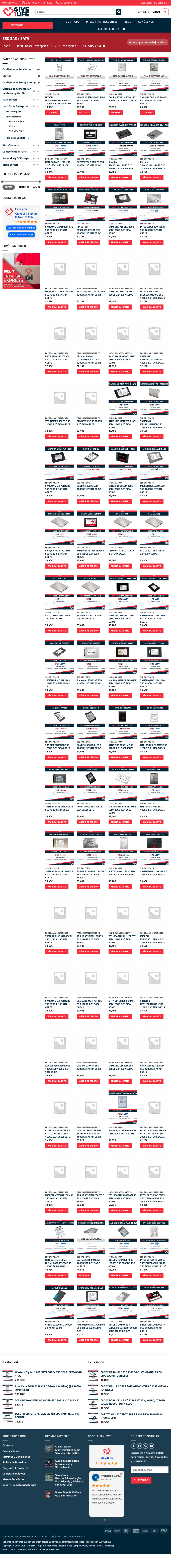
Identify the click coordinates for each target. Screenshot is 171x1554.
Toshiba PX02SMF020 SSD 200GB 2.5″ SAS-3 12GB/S (122, 99)
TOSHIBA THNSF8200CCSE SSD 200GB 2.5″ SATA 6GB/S (90, 1198)
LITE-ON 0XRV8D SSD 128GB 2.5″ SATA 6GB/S (152, 808)
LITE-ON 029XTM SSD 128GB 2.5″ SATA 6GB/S (89, 1067)
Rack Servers (10, 99)
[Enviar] (118, 12)
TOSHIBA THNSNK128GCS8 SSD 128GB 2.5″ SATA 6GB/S (91, 874)
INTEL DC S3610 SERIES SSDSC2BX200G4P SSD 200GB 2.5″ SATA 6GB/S (152, 1198)
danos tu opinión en (20, 234)
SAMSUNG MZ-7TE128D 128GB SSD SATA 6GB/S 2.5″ (57, 683)
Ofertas (7, 76)
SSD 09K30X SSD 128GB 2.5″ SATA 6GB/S (89, 617)
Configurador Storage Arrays (19, 82)
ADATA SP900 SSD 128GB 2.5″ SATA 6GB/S (90, 808)
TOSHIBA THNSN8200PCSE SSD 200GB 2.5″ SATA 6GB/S (122, 1198)
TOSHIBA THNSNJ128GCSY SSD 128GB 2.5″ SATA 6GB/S (122, 939)
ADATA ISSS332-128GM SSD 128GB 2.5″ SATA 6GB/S (152, 1069)
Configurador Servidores (17, 69)
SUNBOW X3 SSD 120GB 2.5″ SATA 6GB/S (89, 423)
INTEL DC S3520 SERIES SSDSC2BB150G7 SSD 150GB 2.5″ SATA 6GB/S (57, 1133)
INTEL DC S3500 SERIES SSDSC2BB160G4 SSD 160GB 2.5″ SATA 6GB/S (89, 1133)
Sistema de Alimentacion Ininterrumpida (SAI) (17, 91)
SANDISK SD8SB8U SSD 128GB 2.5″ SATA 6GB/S (89, 747)
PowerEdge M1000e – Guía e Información (68, 1494)
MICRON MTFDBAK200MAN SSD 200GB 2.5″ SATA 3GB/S (59, 1198)
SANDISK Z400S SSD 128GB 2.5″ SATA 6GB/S (89, 487)
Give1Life (107, 1458)
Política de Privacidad (15, 1462)
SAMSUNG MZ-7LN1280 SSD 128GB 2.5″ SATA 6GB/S (57, 489)
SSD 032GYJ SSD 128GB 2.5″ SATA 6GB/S (152, 552)
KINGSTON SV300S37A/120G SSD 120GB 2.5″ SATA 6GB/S (89, 230)
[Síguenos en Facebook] (133, 1446)
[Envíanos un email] (139, 1446)
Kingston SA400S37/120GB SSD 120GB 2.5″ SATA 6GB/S (121, 165)
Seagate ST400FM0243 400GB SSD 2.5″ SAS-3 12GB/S (88, 1263)
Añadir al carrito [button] (57, 177)
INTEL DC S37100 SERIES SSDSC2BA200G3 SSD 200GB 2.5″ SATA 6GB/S (153, 1133)
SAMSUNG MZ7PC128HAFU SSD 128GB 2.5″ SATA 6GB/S (122, 424)
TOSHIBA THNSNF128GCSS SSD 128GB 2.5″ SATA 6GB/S (59, 874)
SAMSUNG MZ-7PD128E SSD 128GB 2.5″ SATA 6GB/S (89, 1004)
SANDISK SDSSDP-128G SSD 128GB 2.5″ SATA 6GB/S (121, 489)
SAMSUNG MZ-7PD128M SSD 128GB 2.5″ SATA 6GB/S (121, 618)
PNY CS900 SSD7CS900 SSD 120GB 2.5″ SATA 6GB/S (57, 359)
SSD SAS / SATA (17, 121)
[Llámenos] (145, 1446)
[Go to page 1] (104, 1520)
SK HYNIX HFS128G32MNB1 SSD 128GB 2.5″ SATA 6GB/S (152, 1004)
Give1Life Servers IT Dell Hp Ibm (26, 215)
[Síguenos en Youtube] (151, 1446)
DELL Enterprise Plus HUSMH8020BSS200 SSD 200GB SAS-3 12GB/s (58, 1263)
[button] (154, 3)
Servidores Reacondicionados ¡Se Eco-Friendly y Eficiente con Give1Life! (69, 1479)
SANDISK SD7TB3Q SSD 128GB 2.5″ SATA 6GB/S (57, 747)
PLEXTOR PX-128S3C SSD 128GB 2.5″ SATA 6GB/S (122, 873)
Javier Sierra (108, 1475)
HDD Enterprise (13, 111)
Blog (127, 22)
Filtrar (8, 187)
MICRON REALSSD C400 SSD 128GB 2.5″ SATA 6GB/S (152, 489)
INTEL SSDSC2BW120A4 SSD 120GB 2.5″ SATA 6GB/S (152, 230)
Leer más (52, 112)
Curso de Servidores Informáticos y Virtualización (67, 1464)
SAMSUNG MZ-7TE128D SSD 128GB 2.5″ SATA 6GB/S (152, 618)
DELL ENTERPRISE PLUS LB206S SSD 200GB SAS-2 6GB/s (122, 1263)
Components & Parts (15, 151)
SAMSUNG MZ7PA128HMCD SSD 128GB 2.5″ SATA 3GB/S (152, 424)
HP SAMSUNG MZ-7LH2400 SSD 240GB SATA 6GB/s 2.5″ (91, 1328)
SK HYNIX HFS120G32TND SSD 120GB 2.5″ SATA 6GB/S (122, 359)
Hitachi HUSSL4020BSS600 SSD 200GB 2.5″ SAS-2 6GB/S (91, 100)
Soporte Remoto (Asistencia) (19, 1485)
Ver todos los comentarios (21, 227)
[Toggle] (38, 91)
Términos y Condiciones (16, 1457)
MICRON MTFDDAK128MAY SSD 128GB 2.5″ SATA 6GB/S (122, 809)
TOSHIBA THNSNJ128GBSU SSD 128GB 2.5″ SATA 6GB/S (90, 939)
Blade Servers (11, 165)
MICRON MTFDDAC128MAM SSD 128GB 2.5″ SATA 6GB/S (152, 939)
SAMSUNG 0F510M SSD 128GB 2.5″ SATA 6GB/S (121, 1067)
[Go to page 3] (109, 1520)
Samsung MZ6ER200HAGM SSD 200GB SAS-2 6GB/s (122, 1132)
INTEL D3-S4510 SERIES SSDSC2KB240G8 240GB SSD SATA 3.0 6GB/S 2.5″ (153, 1263)
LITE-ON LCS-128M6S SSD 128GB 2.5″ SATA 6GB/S (153, 747)
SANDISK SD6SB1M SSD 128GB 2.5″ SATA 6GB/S (121, 747)
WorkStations (11, 145)
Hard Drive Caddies (15, 138)
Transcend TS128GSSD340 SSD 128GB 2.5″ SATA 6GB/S (90, 553)
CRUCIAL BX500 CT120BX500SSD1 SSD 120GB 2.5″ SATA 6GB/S (89, 359)
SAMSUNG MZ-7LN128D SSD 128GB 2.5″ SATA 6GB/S (57, 1004)
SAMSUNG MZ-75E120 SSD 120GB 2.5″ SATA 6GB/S (91, 293)
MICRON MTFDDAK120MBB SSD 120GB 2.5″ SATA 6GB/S (59, 294)
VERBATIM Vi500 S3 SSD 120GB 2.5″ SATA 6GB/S (57, 423)
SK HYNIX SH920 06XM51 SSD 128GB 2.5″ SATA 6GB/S (122, 1004)
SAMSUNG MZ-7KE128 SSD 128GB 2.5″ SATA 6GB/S (154, 873)
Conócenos (146, 22)
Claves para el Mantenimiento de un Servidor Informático (67, 1450)
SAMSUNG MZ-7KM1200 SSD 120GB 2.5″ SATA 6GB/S (121, 230)
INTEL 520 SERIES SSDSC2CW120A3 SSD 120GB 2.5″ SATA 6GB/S (152, 294)
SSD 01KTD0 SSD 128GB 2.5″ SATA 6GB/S (57, 617)
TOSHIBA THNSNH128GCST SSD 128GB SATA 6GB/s (59, 808)
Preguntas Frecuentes (101, 22)
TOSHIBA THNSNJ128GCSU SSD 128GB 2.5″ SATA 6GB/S (58, 939)
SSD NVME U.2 (16, 131)
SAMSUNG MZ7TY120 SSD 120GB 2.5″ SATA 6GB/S (122, 293)
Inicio (6, 45)
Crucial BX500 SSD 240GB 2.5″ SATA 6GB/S (58, 1326)
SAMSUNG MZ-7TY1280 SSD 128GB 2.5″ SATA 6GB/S (152, 683)
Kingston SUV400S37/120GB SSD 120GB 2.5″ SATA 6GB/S (152, 165)
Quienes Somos (12, 1451)
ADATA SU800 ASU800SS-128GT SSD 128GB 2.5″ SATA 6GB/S (58, 1069)
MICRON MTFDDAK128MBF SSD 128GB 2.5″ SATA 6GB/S (122, 683)
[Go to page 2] (107, 1520)
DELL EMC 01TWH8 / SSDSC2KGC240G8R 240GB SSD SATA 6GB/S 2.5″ (123, 1328)
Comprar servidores (14, 1473)
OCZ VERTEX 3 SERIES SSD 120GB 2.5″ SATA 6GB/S (90, 164)
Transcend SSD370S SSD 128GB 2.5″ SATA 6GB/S (89, 682)
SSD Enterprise (65, 45)
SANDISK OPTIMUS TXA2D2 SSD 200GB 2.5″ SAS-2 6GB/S (154, 100)
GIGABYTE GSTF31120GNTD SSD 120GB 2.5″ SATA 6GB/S (152, 359)
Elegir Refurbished (111, 29)
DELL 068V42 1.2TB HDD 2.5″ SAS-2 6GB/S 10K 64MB (57, 165)
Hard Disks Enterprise (32, 45)
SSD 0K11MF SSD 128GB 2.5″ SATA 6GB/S (121, 552)
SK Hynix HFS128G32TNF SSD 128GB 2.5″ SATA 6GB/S (58, 553)
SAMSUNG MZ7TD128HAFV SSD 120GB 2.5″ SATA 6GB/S (59, 230)
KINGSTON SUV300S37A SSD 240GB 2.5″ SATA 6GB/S (152, 1328)
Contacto (72, 22)
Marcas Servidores (13, 1479)
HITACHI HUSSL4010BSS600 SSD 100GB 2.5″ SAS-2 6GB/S (58, 100)
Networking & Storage (16, 158)
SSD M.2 (13, 126)
